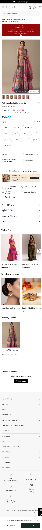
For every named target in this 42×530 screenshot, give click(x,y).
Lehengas (9, 19)
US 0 (5, 126)
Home (3, 19)
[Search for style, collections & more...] (4, 13)
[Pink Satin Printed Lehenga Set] (3, 97)
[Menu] (3, 7)
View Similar (32, 91)
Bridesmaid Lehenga (19, 19)
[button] (34, 7)
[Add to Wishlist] (38, 520)
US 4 (25, 126)
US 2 (15, 126)
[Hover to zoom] (21, 66)
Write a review (21, 381)
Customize (7, 145)
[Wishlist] (39, 7)
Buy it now (11, 525)
